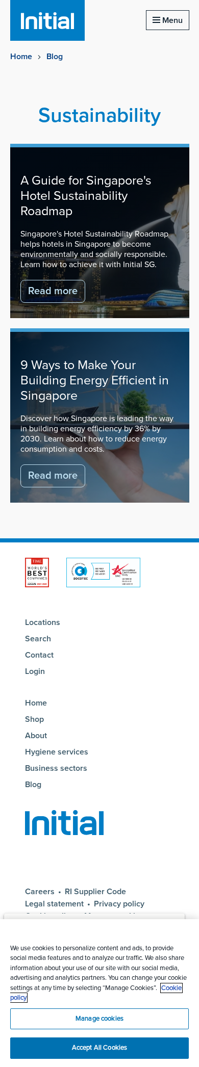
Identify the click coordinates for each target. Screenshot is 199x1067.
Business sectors (56, 768)
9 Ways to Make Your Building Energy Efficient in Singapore (94, 380)
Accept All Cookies (99, 1048)
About (36, 736)
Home (21, 56)
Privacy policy (119, 904)
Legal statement (54, 904)
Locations (42, 622)
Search (38, 639)
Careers (40, 892)
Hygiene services (56, 752)
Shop (34, 719)
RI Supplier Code (95, 892)
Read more (53, 291)
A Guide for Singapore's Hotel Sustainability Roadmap (86, 196)
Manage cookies (99, 1018)
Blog (54, 56)
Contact (39, 655)
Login (35, 671)
